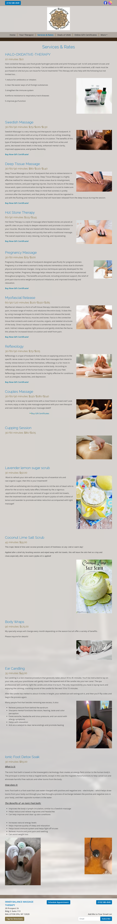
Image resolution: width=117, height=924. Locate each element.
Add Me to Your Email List (100, 914)
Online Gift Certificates (85, 35)
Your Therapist (26, 35)
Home (12, 35)
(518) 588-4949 (13, 3)
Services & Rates (45, 35)
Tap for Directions (15, 919)
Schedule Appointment (58, 902)
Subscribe (106, 918)
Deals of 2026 (64, 35)
